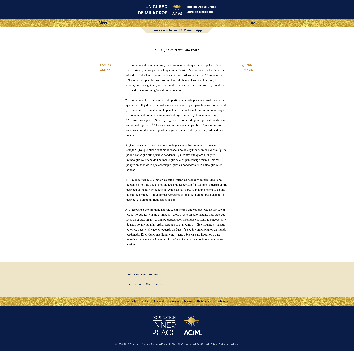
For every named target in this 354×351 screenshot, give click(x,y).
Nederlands (204, 301)
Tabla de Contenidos (147, 284)
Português (222, 301)
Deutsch (131, 301)
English (144, 301)
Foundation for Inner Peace (143, 344)
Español (159, 301)
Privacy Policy (218, 344)
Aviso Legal (233, 344)
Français (174, 301)
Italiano (187, 301)
